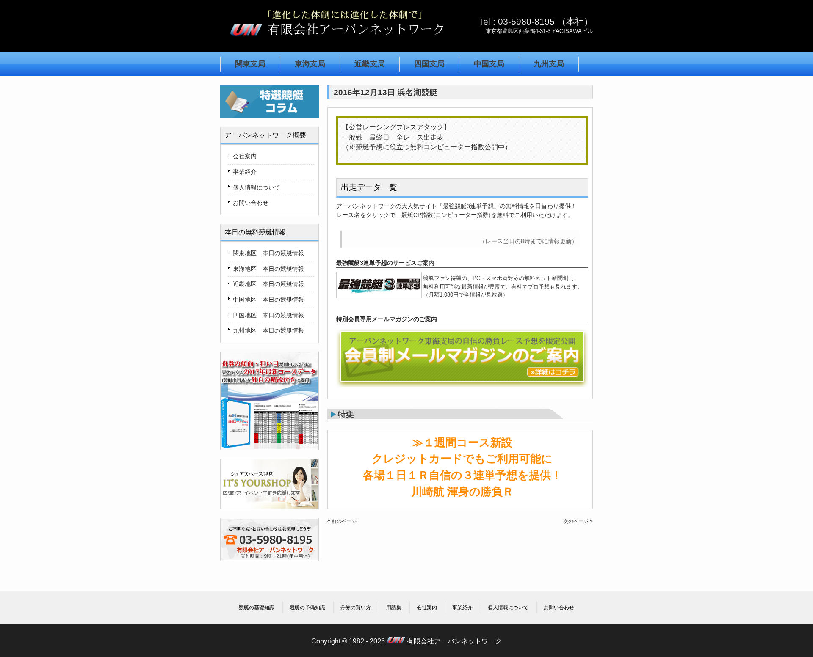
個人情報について (256, 187)
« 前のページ (342, 521)
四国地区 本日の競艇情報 (268, 315)
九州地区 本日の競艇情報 (268, 330)
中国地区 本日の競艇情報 (268, 299)
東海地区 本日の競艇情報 (268, 268)
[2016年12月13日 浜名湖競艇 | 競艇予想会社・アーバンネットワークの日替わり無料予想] (336, 39)
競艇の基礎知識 (256, 607)
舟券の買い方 (355, 607)
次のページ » (578, 521)
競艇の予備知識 (307, 607)
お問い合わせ (250, 202)
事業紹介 (245, 171)
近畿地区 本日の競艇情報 (268, 283)
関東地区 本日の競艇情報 (268, 253)
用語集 (393, 607)
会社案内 (245, 156)
